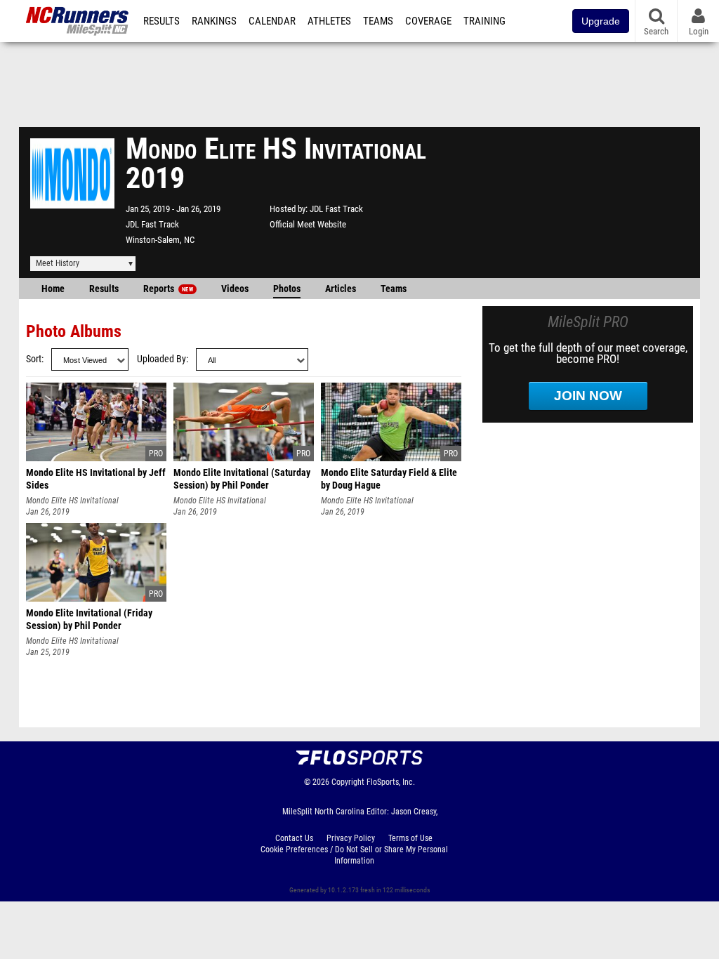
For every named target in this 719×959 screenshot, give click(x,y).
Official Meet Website (308, 224)
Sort (33, 359)
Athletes (329, 21)
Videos (235, 289)
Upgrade (600, 21)
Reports (168, 289)
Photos (287, 289)
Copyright (347, 782)
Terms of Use (410, 838)
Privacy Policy (350, 838)
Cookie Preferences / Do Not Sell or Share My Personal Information (354, 855)
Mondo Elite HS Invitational (72, 500)
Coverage (428, 21)
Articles (340, 289)
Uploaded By (161, 359)
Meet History (57, 263)
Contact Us (294, 838)
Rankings (214, 21)
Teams (378, 21)
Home (53, 289)
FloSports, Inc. (391, 782)
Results (161, 21)
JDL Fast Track (152, 224)
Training (484, 21)
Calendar (272, 21)
